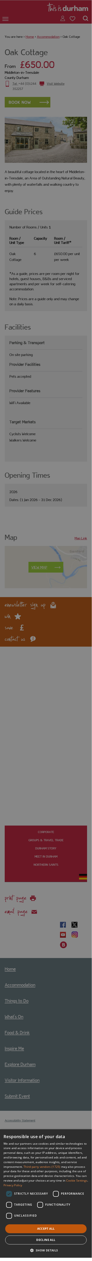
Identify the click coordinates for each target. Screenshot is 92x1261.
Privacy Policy (13, 1185)
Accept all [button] (46, 1229)
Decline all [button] (45, 1240)
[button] (46, 1249)
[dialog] (46, 1193)
